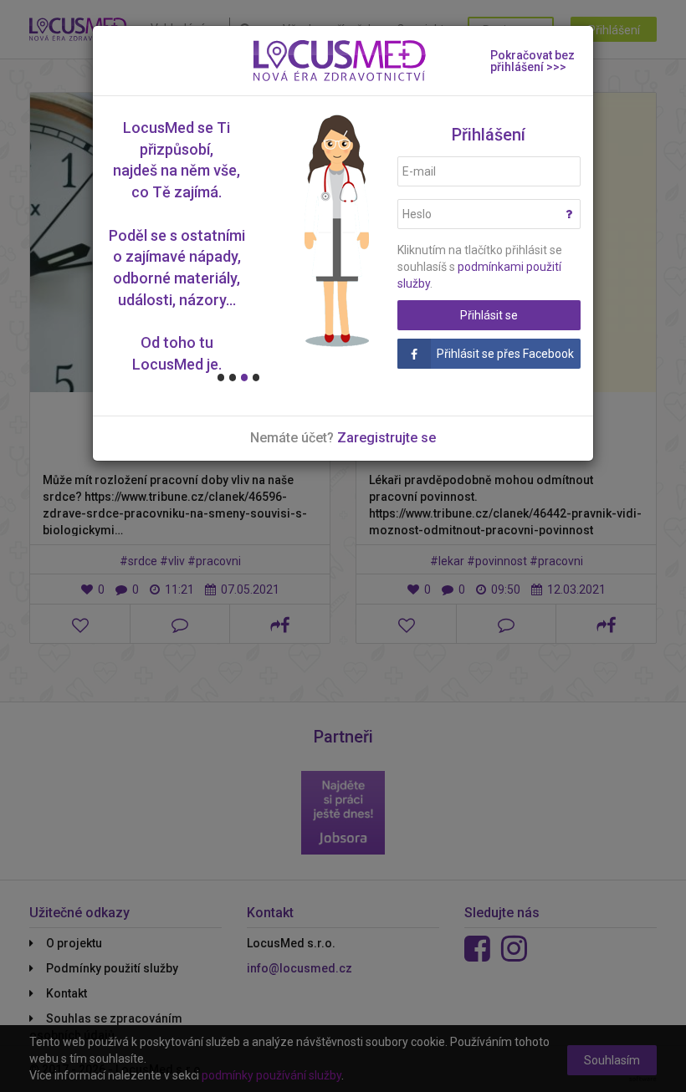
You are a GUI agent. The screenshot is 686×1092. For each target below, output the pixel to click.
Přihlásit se (489, 315)
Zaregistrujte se (386, 438)
